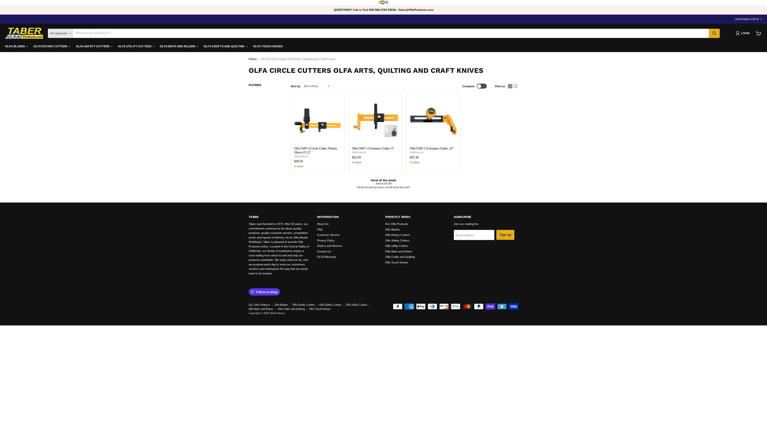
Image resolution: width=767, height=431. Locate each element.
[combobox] (391, 33)
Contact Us (324, 251)
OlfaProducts (301, 156)
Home (253, 59)
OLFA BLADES (15, 46)
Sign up (505, 235)
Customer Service (328, 234)
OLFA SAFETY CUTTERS (93, 46)
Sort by (295, 86)
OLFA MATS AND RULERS (178, 46)
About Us (323, 223)
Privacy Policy (325, 240)
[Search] (714, 33)
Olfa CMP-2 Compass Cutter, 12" (431, 148)
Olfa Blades (392, 229)
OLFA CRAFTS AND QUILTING (224, 46)
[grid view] (510, 86)
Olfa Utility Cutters (396, 245)
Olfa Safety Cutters (397, 240)
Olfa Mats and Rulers (398, 251)
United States (747, 19)
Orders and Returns (329, 245)
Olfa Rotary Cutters (397, 234)
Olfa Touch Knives (396, 262)
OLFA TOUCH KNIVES (268, 46)
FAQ (320, 229)
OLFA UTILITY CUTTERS (135, 46)
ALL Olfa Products (396, 223)
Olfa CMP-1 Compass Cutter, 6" (373, 148)
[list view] (516, 86)
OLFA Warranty (326, 256)
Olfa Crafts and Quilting (400, 256)
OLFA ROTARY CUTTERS (50, 46)
